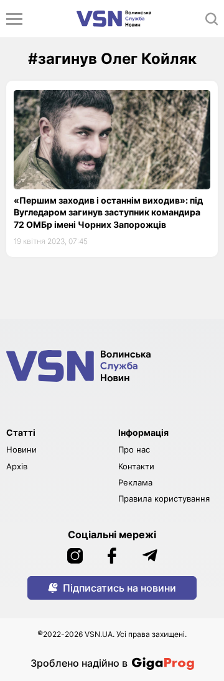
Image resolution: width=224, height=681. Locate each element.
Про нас (134, 449)
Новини (21, 449)
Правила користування (164, 498)
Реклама (135, 482)
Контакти (136, 466)
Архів (16, 466)
